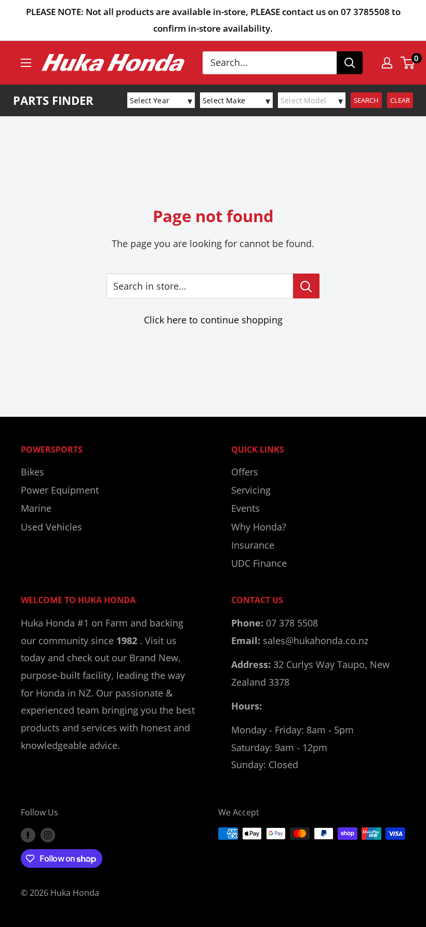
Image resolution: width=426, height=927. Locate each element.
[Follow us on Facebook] (28, 835)
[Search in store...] (306, 286)
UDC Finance (259, 563)
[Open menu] (26, 63)
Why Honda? (258, 527)
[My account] (387, 63)
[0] (408, 63)
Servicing (251, 490)
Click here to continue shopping (213, 319)
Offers (244, 472)
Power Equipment (60, 490)
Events (245, 508)
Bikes (32, 472)
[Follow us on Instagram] (48, 835)
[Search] (350, 62)
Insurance (252, 545)
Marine (36, 508)
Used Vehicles (51, 527)
